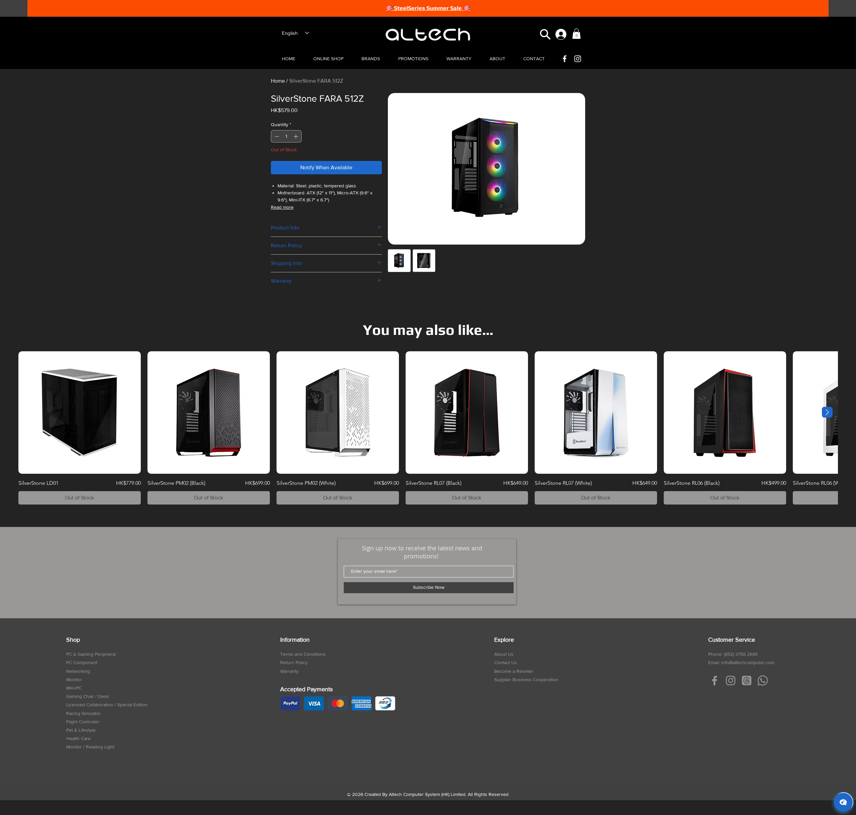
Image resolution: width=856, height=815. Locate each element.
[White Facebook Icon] (564, 58)
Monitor (74, 679)
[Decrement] (276, 136)
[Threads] (746, 680)
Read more (282, 207)
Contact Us (505, 662)
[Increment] (296, 136)
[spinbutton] (286, 136)
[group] (428, 428)
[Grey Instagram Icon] (730, 680)
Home (278, 81)
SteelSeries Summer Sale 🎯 (432, 8)
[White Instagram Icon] (577, 58)
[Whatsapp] (762, 680)
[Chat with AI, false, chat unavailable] (843, 802)
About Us (504, 654)
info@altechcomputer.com (747, 662)
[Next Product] (827, 412)
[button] (545, 34)
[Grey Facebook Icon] (714, 680)
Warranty (289, 671)
